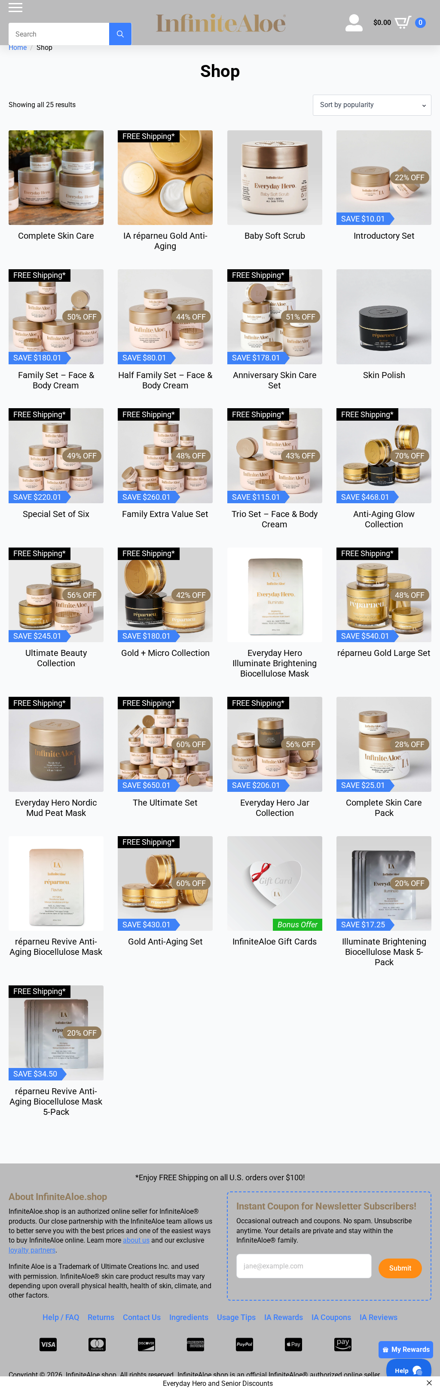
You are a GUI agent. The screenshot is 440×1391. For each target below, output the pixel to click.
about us (136, 1240)
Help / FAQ (61, 1317)
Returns (101, 1317)
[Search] (120, 34)
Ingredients (188, 1317)
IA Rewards (283, 1317)
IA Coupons (331, 1317)
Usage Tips (236, 1317)
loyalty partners (32, 1250)
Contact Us (142, 1317)
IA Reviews (378, 1317)
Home (18, 47)
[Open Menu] (15, 7)
